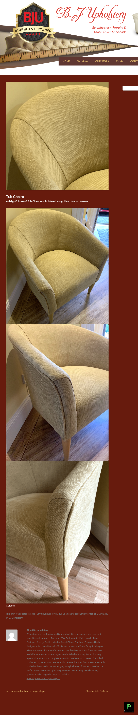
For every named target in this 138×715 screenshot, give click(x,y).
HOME (66, 61)
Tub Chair (63, 614)
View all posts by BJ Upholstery (43, 678)
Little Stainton (86, 614)
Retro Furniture (37, 614)
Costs (120, 61)
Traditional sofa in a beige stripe (25, 691)
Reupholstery (51, 614)
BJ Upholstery (15, 618)
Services (83, 61)
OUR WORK (102, 61)
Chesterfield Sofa (97, 691)
